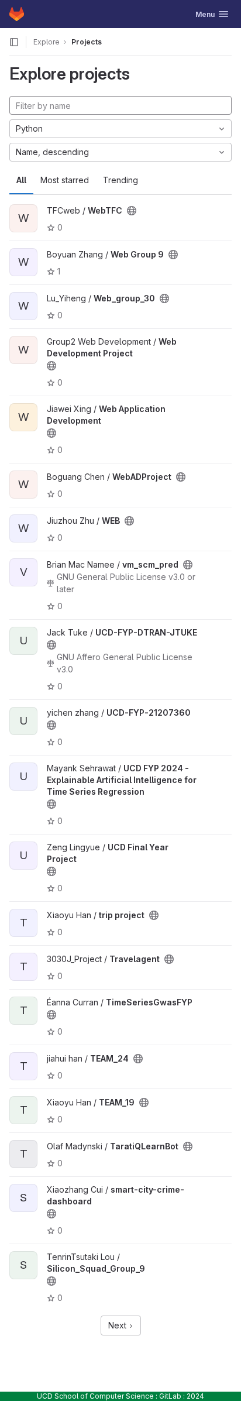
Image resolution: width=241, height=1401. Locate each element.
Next (118, 1325)
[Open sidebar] (14, 42)
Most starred (64, 180)
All (21, 180)
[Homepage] (17, 14)
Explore (46, 41)
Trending (120, 180)
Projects (86, 41)
